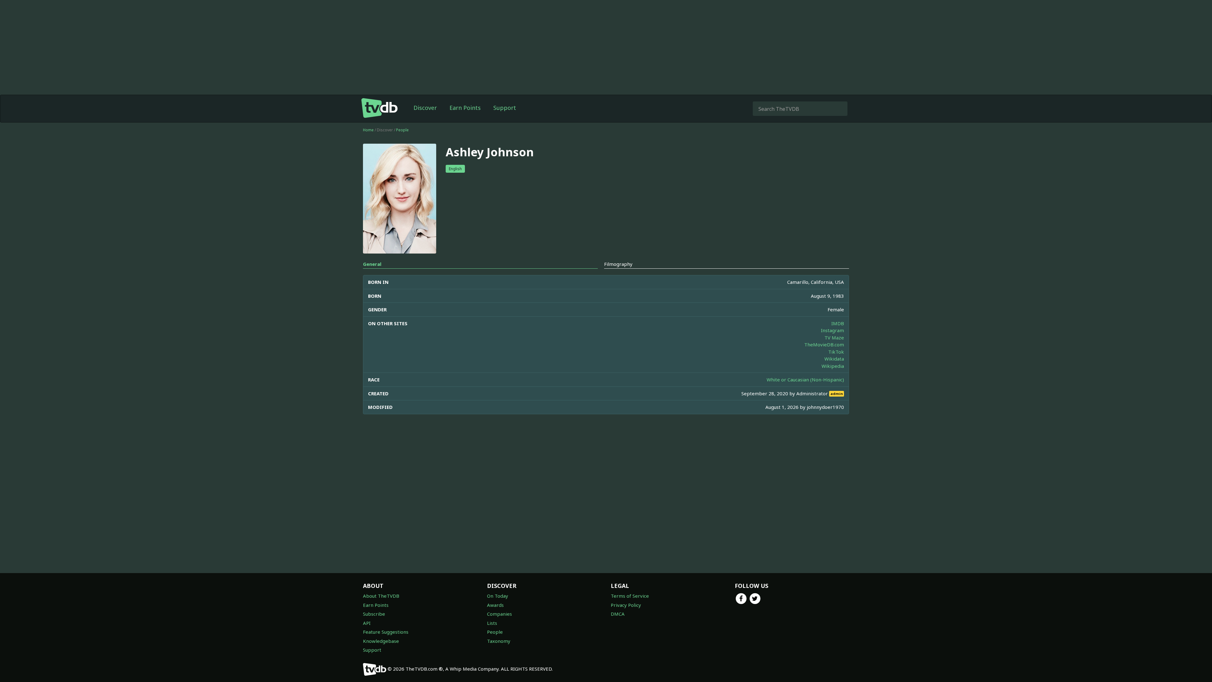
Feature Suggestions (385, 632)
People (402, 130)
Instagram (832, 330)
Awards (495, 605)
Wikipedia (833, 366)
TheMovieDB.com (824, 344)
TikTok (836, 352)
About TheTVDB (381, 596)
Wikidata (834, 359)
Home (368, 130)
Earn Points (465, 107)
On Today (497, 596)
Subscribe (374, 614)
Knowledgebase (381, 641)
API (367, 623)
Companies (499, 614)
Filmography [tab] (618, 264)
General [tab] (372, 264)
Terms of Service (630, 596)
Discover (425, 107)
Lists (492, 623)
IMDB (837, 323)
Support (504, 107)
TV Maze (834, 337)
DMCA (618, 614)
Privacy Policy (626, 605)
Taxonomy (498, 641)
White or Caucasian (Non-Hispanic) (805, 379)
